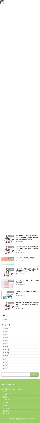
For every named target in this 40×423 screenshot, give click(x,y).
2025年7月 (5, 343)
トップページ (6, 391)
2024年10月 (6, 353)
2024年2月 (5, 365)
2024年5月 (5, 362)
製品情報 (5, 397)
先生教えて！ (6, 402)
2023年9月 (5, 368)
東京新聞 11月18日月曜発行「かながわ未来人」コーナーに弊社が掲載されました (27, 304)
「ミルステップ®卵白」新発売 (25, 258)
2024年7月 (5, 359)
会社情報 (5, 405)
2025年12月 (6, 337)
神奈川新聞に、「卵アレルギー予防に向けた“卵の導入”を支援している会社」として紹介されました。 (27, 237)
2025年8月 (5, 340)
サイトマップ (6, 413)
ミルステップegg (7, 399)
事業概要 (5, 394)
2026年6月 (5, 328)
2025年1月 (5, 346)
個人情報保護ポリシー (8, 411)
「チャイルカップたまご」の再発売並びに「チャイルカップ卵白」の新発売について (27, 248)
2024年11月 (6, 349)
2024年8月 (5, 356)
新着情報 (5, 319)
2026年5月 (5, 331)
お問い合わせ (6, 408)
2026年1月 (5, 334)
